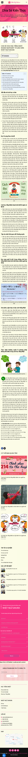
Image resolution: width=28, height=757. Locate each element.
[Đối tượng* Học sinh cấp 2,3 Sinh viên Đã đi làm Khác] (14, 638)
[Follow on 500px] (18, 750)
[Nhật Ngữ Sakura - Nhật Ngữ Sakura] (14, 2)
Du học (2, 703)
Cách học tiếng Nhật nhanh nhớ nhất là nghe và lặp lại (13, 79)
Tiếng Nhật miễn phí (8, 15)
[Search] (26, 2)
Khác (2, 560)
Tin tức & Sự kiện (4, 692)
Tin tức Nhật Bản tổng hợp (6, 562)
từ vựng (6, 63)
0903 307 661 (5, 719)
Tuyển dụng (3, 707)
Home (1, 15)
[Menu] (2, 2)
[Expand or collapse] (16, 56)
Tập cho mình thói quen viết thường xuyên (11, 80)
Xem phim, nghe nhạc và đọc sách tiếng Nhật (11, 85)
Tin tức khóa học (4, 550)
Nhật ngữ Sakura (14, 416)
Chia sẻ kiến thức (14, 10)
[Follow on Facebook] (10, 750)
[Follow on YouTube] (15, 750)
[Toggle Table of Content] (24, 74)
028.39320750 (5, 721)
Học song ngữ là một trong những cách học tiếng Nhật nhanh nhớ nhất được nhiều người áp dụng (13, 83)
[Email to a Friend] (4, 448)
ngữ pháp (13, 94)
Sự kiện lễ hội (4, 555)
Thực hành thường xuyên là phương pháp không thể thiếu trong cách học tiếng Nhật (14, 88)
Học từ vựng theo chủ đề (7, 77)
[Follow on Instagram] (12, 750)
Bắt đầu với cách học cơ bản (8, 75)
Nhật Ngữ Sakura (9, 70)
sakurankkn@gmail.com (7, 717)
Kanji (26, 216)
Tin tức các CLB (4, 552)
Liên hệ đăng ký (4, 705)
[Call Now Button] (3, 378)
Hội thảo (3, 557)
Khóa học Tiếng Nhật (5, 694)
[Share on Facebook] (2, 448)
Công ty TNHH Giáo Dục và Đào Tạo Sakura (17, 753)
